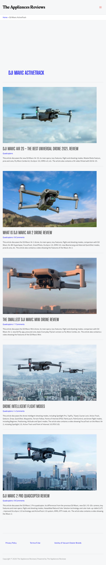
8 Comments (19, 237)
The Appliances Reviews (24, 7)
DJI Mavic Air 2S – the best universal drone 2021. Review (40, 148)
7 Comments (19, 324)
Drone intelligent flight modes (24, 406)
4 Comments (19, 411)
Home (5, 17)
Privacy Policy (11, 543)
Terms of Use (35, 543)
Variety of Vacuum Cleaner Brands (67, 543)
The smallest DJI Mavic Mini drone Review (31, 319)
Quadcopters (8, 153)
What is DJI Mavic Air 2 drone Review (27, 232)
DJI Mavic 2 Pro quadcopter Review (26, 495)
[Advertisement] (53, 49)
